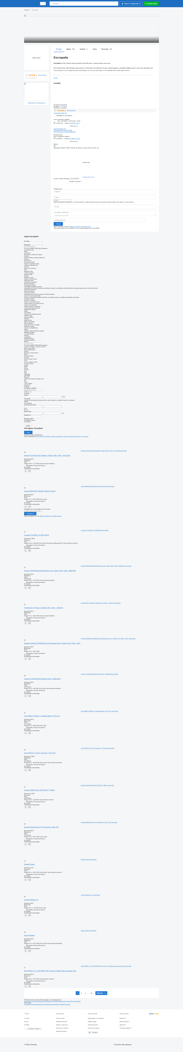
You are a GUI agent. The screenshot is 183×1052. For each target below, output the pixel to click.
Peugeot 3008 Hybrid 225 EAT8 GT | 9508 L (39, 790)
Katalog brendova (61, 1031)
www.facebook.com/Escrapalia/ (63, 130)
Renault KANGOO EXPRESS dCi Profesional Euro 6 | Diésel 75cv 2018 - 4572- (52, 643)
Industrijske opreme (30, 1001)
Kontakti (26, 1025)
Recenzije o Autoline (62, 1028)
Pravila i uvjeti (60, 1018)
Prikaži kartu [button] (86, 162)
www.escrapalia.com (60, 129)
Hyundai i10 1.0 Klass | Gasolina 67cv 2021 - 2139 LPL (43, 608)
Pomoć (26, 1021)
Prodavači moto (40, 1004)
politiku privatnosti (74, 226)
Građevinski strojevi (65, 1001)
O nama (26, 1018)
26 (91, 993)
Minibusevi (49, 1001)
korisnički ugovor (86, 226)
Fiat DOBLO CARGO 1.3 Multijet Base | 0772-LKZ (42, 716)
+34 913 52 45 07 (74, 123)
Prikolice (56, 1001)
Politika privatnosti (61, 1021)
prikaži (28, 426)
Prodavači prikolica (64, 1004)
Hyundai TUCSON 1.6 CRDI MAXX (36, 535)
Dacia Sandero (29, 935)
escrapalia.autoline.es (60, 113)
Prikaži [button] (67, 123)
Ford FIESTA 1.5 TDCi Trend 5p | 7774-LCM (39, 753)
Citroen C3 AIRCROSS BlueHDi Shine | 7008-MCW (42, 679)
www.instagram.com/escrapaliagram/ (65, 132)
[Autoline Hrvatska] (31, 3)
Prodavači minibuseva (52, 1004)
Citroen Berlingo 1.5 (31, 900)
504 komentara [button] (42, 75)
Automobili (39, 1001)
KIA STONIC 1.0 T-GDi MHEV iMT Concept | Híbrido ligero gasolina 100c (50, 971)
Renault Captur (29, 864)
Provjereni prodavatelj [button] (60, 105)
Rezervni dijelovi (76, 1001)
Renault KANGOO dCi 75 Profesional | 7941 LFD (41, 827)
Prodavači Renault (30, 1004)
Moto (44, 1001)
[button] (64, 115)
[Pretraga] (51, 3)
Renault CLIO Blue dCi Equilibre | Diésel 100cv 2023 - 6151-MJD (47, 455)
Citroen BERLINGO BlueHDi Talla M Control (39, 491)
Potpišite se (30, 513)
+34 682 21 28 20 (74, 138)
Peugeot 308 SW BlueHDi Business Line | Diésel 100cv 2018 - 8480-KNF (50, 571)
